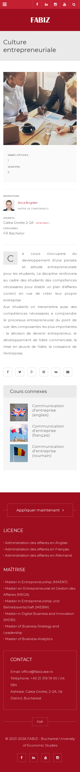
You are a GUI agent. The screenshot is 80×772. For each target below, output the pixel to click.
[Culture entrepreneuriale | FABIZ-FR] (40, 20)
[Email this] (67, 372)
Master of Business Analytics (28, 639)
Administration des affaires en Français (37, 549)
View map (41, 223)
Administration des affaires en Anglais (36, 543)
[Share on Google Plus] (31, 372)
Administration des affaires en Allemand (38, 555)
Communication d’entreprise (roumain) (48, 451)
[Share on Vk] (55, 372)
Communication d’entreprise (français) (48, 430)
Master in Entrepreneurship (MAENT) (36, 582)
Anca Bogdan (28, 202)
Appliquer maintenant (39, 510)
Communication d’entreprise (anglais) (48, 410)
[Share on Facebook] (7, 372)
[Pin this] (43, 372)
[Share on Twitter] (19, 372)
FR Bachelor (13, 233)
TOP (40, 722)
